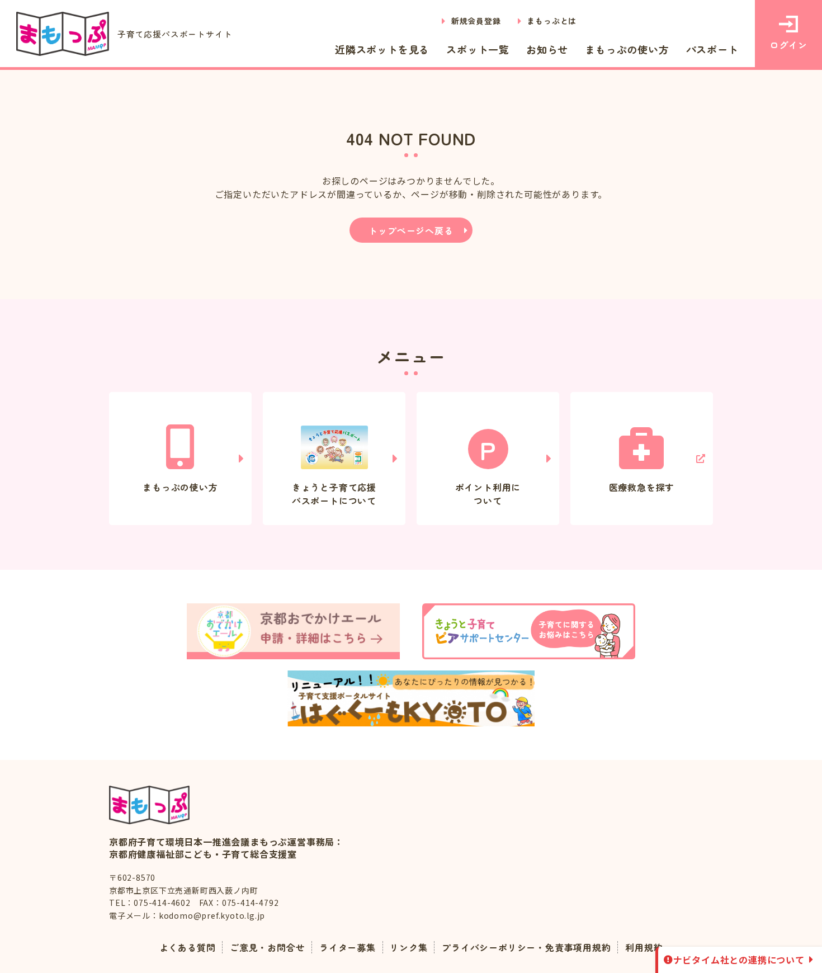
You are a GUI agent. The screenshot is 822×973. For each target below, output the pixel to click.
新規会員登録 (476, 20)
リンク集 (408, 947)
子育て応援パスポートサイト (174, 34)
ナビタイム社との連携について (739, 959)
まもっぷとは (552, 20)
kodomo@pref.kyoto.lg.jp (212, 915)
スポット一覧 (477, 49)
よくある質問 (187, 947)
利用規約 (644, 947)
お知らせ (547, 49)
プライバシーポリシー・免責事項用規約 (526, 947)
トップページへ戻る (411, 230)
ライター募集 (347, 947)
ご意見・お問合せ (267, 947)
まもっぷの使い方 (627, 49)
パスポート (712, 49)
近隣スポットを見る (382, 49)
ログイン (788, 44)
